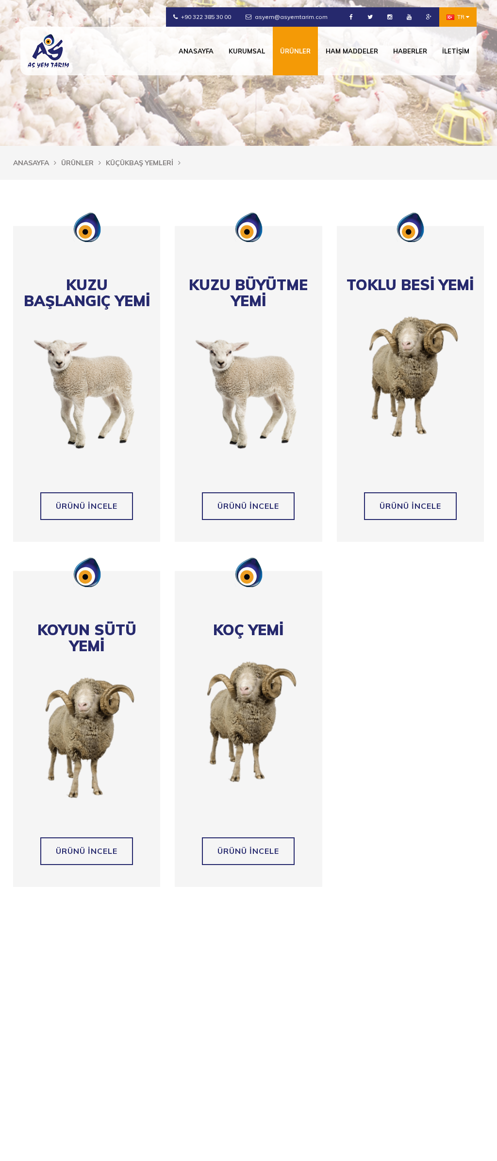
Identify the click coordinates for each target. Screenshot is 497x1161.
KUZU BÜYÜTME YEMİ (248, 293)
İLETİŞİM (455, 51)
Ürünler (77, 162)
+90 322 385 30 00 (205, 16)
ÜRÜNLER (295, 51)
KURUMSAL (247, 51)
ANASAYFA (196, 51)
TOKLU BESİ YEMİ (410, 285)
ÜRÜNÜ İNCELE (86, 506)
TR (461, 16)
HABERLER (410, 51)
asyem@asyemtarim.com (290, 16)
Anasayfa (31, 162)
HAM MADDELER (352, 51)
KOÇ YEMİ (248, 630)
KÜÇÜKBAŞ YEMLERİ (139, 162)
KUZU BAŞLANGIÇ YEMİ (87, 293)
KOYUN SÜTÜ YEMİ (86, 638)
